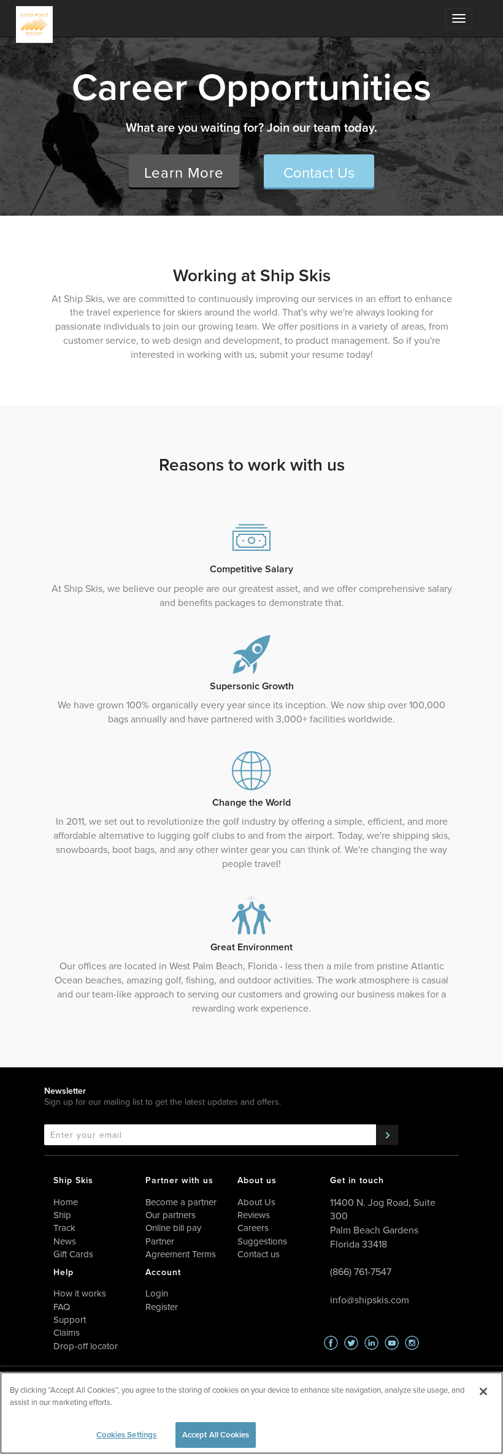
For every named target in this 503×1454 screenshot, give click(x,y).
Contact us (258, 1254)
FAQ (61, 1306)
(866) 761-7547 (360, 1271)
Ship (62, 1214)
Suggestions (262, 1241)
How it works (79, 1293)
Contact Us (319, 172)
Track (64, 1227)
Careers (253, 1227)
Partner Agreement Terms (180, 1247)
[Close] (483, 1391)
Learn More (184, 172)
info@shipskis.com (369, 1299)
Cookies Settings (126, 1435)
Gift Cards (73, 1254)
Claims (66, 1332)
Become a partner (181, 1201)
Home (65, 1201)
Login (156, 1293)
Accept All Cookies (215, 1435)
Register (161, 1306)
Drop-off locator (85, 1345)
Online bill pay (173, 1227)
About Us (256, 1201)
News (64, 1241)
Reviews (253, 1214)
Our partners (170, 1214)
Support (69, 1319)
